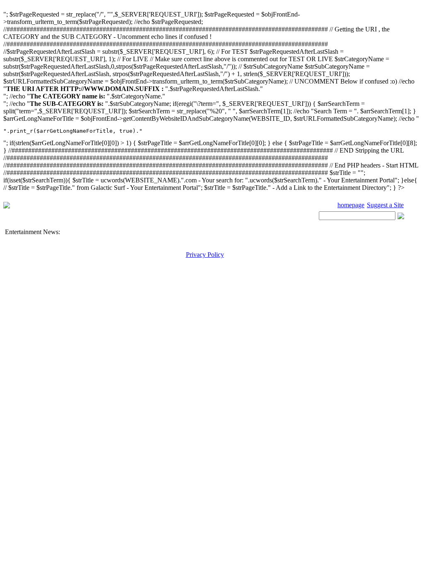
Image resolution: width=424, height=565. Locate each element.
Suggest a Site (385, 204)
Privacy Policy (205, 254)
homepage (350, 204)
